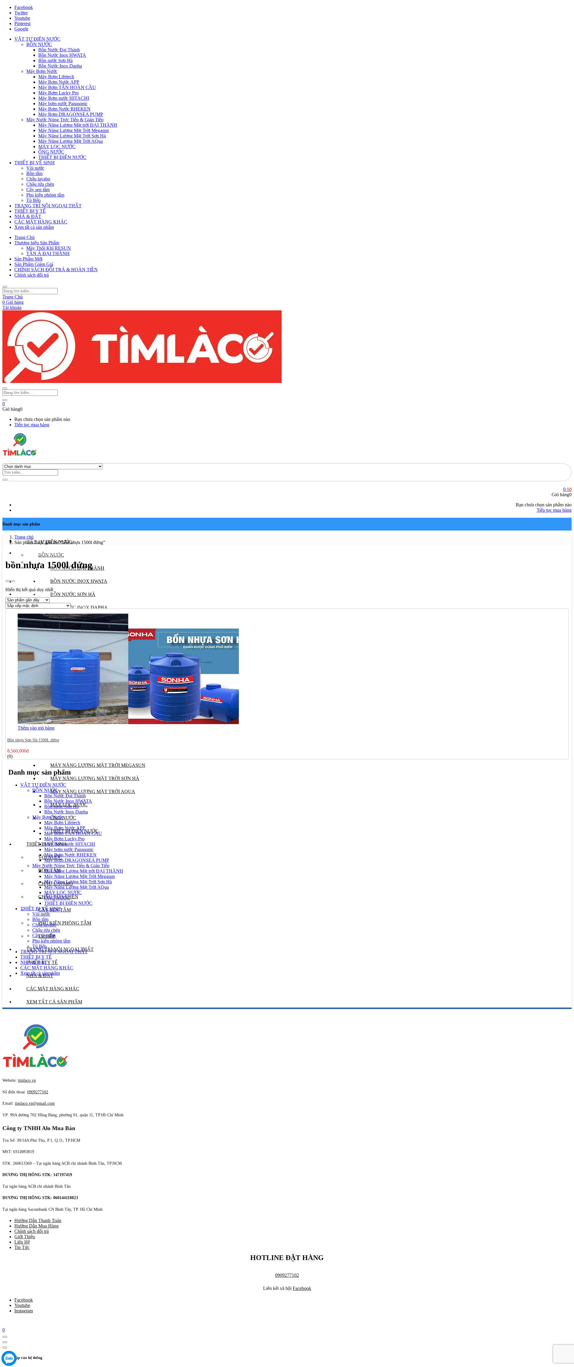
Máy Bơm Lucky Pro (58, 92)
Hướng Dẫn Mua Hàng (36, 1225)
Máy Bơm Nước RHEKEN (64, 108)
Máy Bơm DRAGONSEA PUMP (70, 114)
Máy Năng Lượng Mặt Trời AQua (70, 141)
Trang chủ (23, 537)
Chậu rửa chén (40, 184)
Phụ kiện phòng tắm (45, 194)
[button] (3, 403)
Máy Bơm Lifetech (56, 76)
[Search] (5, 480)
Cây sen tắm (38, 189)
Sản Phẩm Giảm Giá (33, 264)
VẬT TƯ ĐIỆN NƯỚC (37, 39)
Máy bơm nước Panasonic (63, 103)
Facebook (302, 1288)
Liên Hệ (22, 1242)
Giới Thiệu (24, 1236)
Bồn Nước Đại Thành (59, 49)
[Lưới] (7, 581)
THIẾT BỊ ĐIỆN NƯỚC (62, 157)
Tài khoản (12, 307)
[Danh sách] (12, 581)
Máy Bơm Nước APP (58, 82)
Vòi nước (35, 168)
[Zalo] (8, 1359)
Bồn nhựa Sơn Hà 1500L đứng (33, 740)
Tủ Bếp (33, 200)
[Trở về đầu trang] (4, 1337)
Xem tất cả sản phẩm (34, 227)
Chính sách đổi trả (31, 275)
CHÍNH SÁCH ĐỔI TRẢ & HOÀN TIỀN (56, 269)
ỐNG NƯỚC (51, 151)
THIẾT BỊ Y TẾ (30, 211)
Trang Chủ (24, 237)
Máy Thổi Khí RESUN (48, 248)
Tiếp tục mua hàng (31, 424)
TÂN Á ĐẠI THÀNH (48, 253)
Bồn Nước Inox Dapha (60, 65)
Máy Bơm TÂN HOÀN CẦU (67, 87)
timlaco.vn (35, 1103)
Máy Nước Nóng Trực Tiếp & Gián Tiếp (64, 119)
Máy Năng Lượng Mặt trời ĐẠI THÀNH (77, 125)
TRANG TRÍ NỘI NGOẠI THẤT (48, 205)
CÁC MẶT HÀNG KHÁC (40, 221)
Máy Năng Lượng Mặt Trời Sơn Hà (72, 135)
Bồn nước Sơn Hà (55, 60)
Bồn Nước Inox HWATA (62, 55)
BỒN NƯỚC (39, 44)
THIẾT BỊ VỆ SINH (34, 162)
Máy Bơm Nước (41, 71)
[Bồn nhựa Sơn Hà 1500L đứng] (128, 722)
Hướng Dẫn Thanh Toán (37, 1220)
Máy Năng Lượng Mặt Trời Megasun (73, 130)
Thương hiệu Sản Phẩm (36, 242)
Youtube (22, 1305)
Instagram (23, 1310)
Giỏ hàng (13, 302)
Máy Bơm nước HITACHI (63, 98)
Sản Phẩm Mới (28, 258)
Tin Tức (22, 1247)
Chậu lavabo (38, 178)
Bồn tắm (34, 173)
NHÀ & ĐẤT (27, 216)
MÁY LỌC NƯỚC (57, 146)
